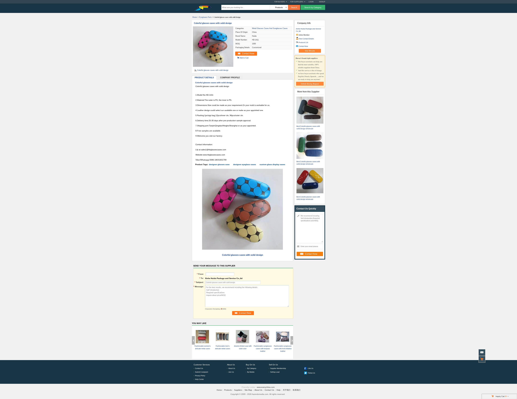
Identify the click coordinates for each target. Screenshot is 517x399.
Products (228, 390)
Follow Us (311, 373)
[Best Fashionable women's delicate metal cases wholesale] (202, 337)
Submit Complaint (201, 372)
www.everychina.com (266, 387)
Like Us (310, 368)
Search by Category (312, 7)
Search (294, 7)
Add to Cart (244, 58)
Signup (322, 2)
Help (278, 390)
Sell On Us (273, 365)
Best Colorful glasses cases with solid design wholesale (308, 127)
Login (311, 2)
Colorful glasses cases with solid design (213, 23)
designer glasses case (219, 164)
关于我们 (286, 390)
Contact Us (199, 368)
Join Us (231, 372)
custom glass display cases (272, 164)
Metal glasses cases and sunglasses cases (270, 28)
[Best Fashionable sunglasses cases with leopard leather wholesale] (262, 337)
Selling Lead (275, 372)
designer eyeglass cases (244, 164)
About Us (231, 365)
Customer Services (202, 365)
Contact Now (248, 53)
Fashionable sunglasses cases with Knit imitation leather (283, 348)
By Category (251, 368)
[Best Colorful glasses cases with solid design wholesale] (309, 110)
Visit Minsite (310, 51)
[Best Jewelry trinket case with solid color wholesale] (242, 337)
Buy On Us (250, 365)
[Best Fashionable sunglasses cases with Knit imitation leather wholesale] (282, 337)
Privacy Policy (200, 376)
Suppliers (238, 390)
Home (194, 17)
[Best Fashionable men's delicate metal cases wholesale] (222, 337)
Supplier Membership (278, 368)
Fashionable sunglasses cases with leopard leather (263, 348)
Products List (303, 42)
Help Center (199, 379)
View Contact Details (306, 39)
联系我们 (296, 390)
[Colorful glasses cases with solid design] (213, 66)
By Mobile (250, 372)
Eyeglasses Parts (205, 17)
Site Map (248, 390)
